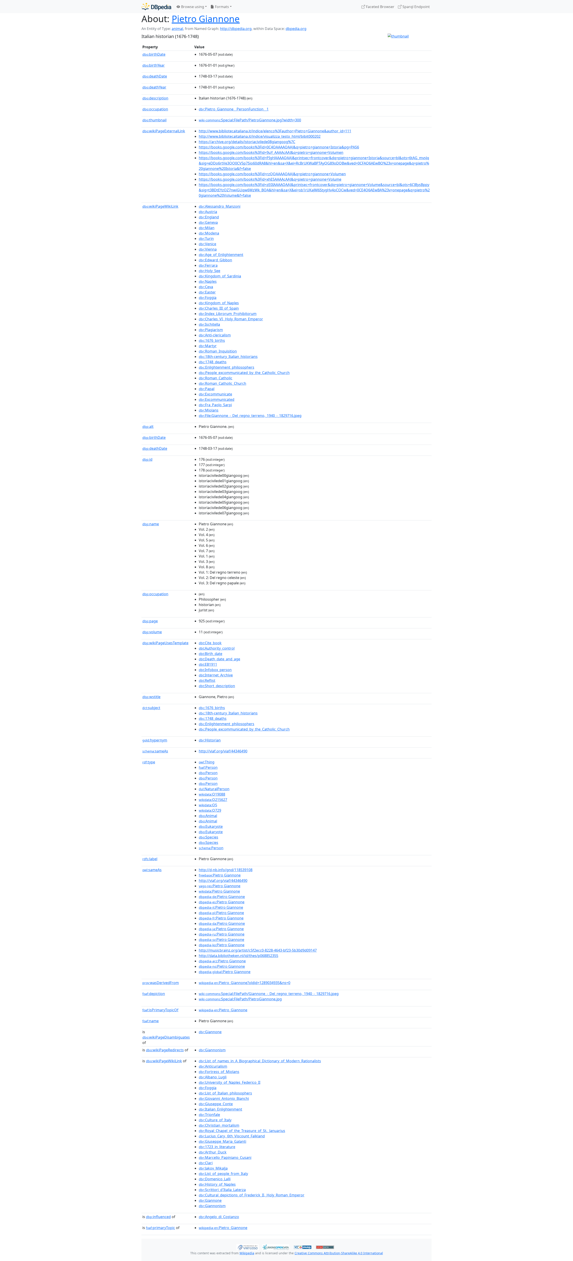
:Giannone (210, 1031)
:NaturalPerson (214, 788)
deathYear (154, 87)
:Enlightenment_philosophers (226, 367)
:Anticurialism (213, 1066)
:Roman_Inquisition (218, 351)
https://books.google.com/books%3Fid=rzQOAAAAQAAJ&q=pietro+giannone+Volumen (272, 173)
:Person (208, 767)
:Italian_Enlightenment (220, 1109)
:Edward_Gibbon (215, 260)
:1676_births (212, 340)
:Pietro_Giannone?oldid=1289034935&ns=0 (244, 982)
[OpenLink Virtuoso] (247, 1246)
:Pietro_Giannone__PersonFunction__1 (234, 109)
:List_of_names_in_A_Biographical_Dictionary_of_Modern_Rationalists (260, 1060)
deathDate (154, 76)
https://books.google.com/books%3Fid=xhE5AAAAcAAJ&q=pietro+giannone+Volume (270, 179)
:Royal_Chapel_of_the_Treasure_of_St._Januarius (242, 1130)
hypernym (154, 740)
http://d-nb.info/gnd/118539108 (225, 869)
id (147, 459)
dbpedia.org (296, 28)
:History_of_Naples (217, 1184)
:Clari (206, 1162)
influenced (158, 1216)
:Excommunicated (216, 399)
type (148, 762)
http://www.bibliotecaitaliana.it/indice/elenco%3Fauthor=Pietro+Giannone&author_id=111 (275, 131)
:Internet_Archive (216, 675)
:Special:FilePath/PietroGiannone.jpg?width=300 (250, 120)
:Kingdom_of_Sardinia (220, 276)
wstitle (151, 696)
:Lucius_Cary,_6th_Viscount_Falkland (232, 1136)
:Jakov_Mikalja (213, 1168)
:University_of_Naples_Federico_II (229, 1082)
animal (177, 28)
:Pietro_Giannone (223, 1010)
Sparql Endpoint (416, 6)
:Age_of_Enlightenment (221, 254)
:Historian (210, 740)
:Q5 (208, 805)
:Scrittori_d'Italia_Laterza (222, 1189)
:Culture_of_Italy (215, 1119)
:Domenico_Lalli (215, 1179)
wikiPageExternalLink (163, 131)
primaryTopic (160, 1227)
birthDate (153, 54)
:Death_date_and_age (219, 659)
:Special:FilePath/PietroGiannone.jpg (240, 999)
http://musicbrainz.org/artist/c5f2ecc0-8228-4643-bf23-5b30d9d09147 (258, 950)
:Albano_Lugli (213, 1077)
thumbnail (154, 120)
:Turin (206, 238)
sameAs (155, 751)
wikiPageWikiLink (160, 206)
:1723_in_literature (217, 1146)
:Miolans (208, 410)
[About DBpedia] (156, 6)
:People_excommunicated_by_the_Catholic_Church (244, 372)
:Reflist (207, 680)
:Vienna (208, 249)
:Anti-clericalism (215, 335)
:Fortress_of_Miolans (219, 1071)
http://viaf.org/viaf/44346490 (223, 751)
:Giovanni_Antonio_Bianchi (224, 1098)
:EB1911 (208, 664)
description (155, 98)
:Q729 (210, 810)
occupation (155, 109)
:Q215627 (213, 799)
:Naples (208, 281)
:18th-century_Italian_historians (228, 356)
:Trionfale (209, 1114)
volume (152, 631)
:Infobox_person (215, 669)
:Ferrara (208, 265)
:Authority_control (217, 648)
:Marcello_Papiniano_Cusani (225, 1157)
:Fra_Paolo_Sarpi (215, 404)
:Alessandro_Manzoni (219, 206)
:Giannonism (212, 1050)
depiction (153, 993)
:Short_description (217, 685)
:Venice (207, 243)
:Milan (206, 227)
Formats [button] (221, 6)
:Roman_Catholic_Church (222, 383)
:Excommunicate (215, 394)
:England (209, 217)
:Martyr (208, 345)
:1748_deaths (213, 361)
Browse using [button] (192, 6)
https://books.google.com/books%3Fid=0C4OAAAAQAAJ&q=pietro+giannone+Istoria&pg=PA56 (279, 147)
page (150, 621)
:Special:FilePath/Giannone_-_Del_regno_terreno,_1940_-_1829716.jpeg (269, 993)
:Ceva (206, 286)
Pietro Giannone (206, 19)
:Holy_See (209, 270)
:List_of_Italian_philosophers (225, 1093)
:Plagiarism (211, 329)
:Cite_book (210, 642)
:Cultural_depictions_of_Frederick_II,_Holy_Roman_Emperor (251, 1195)
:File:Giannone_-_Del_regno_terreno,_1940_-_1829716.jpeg (250, 415)
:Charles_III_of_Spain (219, 308)
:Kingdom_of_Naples (219, 302)
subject (151, 707)
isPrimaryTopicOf (160, 1010)
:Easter (207, 292)
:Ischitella (209, 324)
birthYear (153, 65)
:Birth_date (210, 653)
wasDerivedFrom (160, 982)
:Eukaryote (211, 826)
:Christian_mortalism (219, 1125)
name (150, 524)
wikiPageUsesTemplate (165, 642)
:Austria (208, 211)
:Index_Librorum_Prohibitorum (228, 313)
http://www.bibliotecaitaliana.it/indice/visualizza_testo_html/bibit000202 (260, 136)
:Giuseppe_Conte (216, 1103)
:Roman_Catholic (215, 378)
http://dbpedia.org (236, 28)
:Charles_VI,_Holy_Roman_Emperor (231, 319)
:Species (208, 837)
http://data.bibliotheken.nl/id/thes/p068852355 (238, 955)
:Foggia (207, 297)
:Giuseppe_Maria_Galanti (222, 1141)
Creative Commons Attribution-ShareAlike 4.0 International (339, 1253)
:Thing (206, 762)
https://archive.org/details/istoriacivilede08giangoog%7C (247, 141)
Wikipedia (246, 1253)
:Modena (209, 233)
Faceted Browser (379, 6)
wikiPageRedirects (165, 1050)
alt (148, 426)
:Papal (206, 388)
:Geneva (208, 222)
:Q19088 (212, 794)
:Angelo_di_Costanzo (219, 1216)
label (149, 858)
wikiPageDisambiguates (166, 1037)
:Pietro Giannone (220, 875)
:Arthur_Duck (213, 1152)
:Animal (208, 815)
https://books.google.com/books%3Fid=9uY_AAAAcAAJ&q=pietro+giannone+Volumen (271, 152)
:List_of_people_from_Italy (223, 1173)
